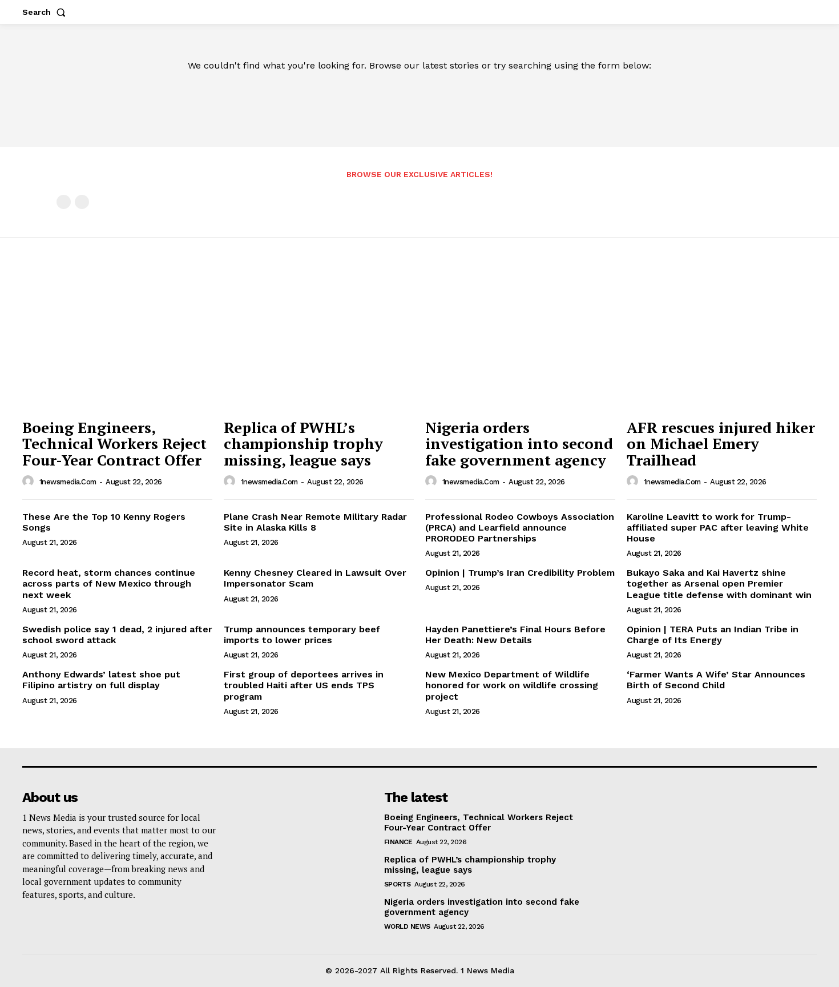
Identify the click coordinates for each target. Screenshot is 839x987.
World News (407, 926)
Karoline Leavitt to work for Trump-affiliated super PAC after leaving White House (718, 527)
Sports (397, 884)
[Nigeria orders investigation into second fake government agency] (520, 341)
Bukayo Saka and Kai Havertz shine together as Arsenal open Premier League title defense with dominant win (719, 583)
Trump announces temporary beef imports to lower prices (302, 634)
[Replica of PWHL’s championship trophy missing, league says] (319, 341)
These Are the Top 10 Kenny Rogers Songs (103, 522)
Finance (398, 842)
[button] (46, 12)
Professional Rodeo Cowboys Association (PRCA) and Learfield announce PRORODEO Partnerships (519, 527)
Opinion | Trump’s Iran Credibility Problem (520, 572)
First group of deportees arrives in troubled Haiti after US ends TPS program (304, 685)
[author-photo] (29, 481)
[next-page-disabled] (82, 202)
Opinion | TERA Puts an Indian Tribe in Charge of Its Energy (712, 634)
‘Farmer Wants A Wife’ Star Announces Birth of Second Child (716, 680)
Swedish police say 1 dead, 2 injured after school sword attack (117, 634)
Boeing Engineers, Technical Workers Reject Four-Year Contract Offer (114, 444)
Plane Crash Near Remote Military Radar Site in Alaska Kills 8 (315, 522)
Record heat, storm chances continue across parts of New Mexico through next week (108, 583)
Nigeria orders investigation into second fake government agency (519, 444)
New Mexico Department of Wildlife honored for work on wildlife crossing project (511, 685)
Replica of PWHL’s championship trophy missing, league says (303, 444)
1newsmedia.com (67, 482)
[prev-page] (64, 202)
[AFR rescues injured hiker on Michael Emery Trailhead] (722, 341)
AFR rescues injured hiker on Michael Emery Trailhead (721, 444)
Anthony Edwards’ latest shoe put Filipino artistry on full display (101, 680)
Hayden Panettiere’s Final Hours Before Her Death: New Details (515, 634)
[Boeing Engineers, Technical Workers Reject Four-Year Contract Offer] (117, 341)
